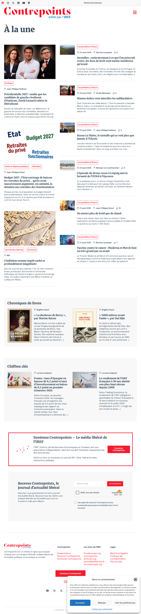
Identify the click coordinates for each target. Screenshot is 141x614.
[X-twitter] (13, 3)
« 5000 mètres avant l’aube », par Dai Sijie (112, 317)
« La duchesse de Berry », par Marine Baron (50, 317)
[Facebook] (47, 590)
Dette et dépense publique (16, 167)
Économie (32, 250)
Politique (9, 83)
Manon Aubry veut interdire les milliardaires (104, 98)
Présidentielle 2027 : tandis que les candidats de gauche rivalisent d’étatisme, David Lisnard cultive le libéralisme (25, 99)
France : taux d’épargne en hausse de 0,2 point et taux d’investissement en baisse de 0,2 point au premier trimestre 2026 (50, 384)
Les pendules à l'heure (87, 47)
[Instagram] (8, 3)
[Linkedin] (18, 3)
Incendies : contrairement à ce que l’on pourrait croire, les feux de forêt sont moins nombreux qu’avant (106, 61)
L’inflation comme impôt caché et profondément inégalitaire (24, 262)
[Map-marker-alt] (29, 3)
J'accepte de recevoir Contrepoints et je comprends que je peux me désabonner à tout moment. (98, 505)
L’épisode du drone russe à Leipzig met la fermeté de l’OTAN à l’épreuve (102, 175)
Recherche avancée (93, 3)
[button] (135, 579)
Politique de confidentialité (102, 609)
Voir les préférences (125, 602)
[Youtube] (24, 3)
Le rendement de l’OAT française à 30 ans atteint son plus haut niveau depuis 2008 (114, 383)
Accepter (80, 602)
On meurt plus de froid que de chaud (99, 213)
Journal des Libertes (14, 250)
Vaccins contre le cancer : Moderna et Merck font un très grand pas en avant (107, 249)
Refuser (102, 602)
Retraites (37, 167)
